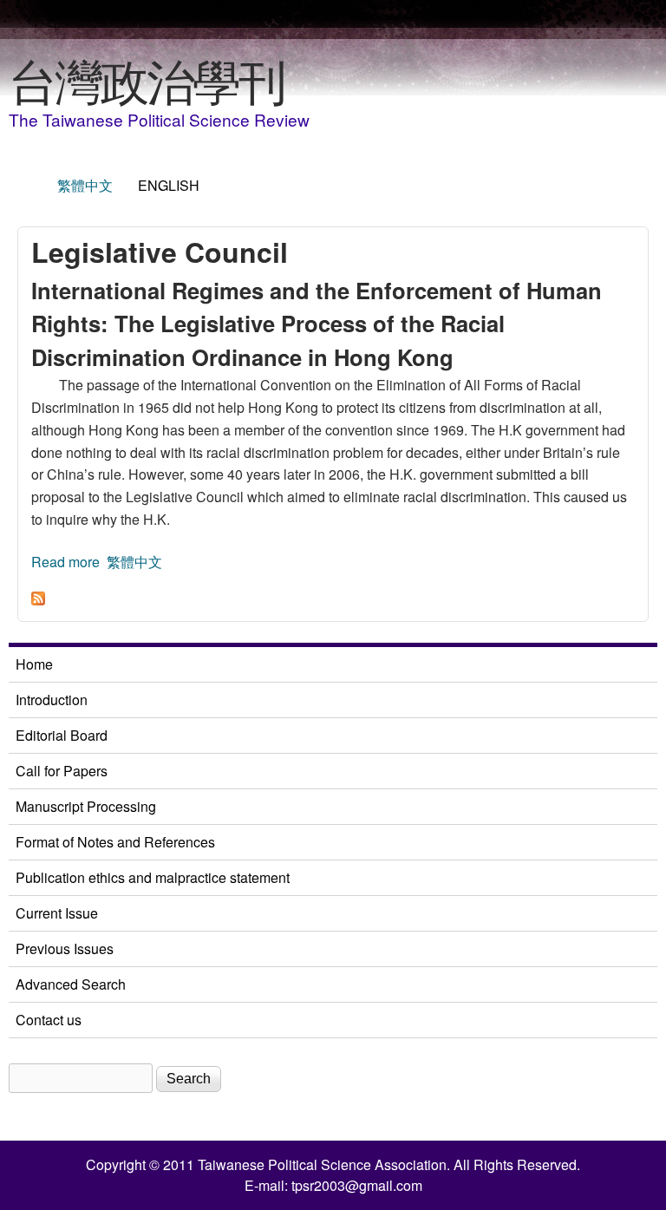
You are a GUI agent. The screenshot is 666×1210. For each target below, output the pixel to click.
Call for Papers (62, 771)
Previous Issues (65, 948)
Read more (65, 562)
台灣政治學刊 (146, 79)
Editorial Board (62, 735)
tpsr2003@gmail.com (356, 1185)
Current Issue (57, 913)
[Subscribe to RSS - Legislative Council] (38, 600)
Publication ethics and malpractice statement (153, 877)
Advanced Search (71, 984)
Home (34, 664)
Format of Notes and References (115, 842)
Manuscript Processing (86, 806)
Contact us (49, 1020)
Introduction (52, 700)
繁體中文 (85, 185)
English (168, 185)
